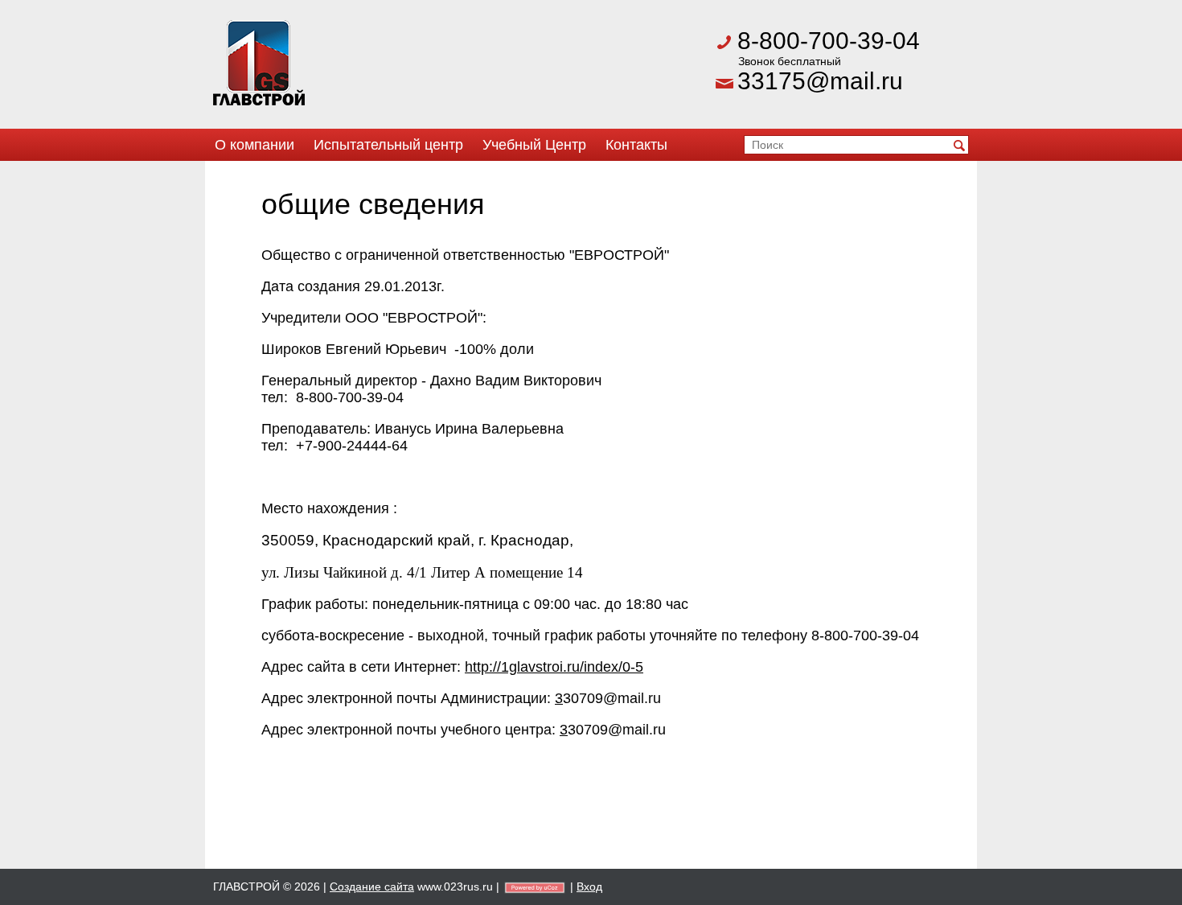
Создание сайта (372, 886)
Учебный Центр (534, 145)
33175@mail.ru (820, 81)
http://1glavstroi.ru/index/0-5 (554, 667)
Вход (589, 886)
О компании (254, 145)
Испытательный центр (388, 145)
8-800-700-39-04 (828, 40)
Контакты (636, 145)
